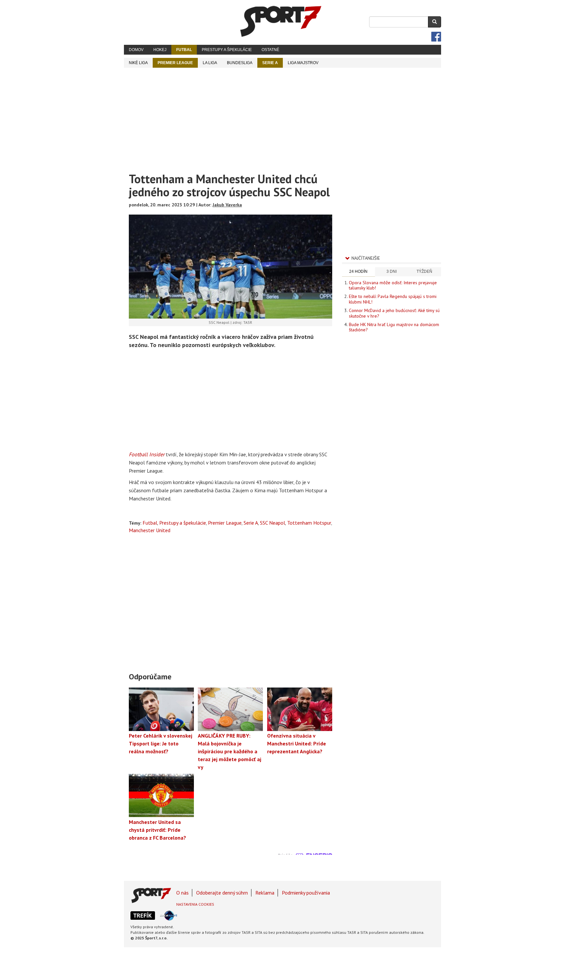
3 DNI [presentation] (391, 271)
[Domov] (280, 21)
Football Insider (146, 454)
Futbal (184, 49)
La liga (210, 63)
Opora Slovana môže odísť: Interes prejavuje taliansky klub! (393, 285)
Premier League (175, 63)
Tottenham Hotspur (309, 522)
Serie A (270, 63)
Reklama (264, 892)
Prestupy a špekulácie (227, 49)
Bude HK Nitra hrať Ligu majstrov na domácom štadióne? (394, 327)
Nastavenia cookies (195, 904)
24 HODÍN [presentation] (358, 271)
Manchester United (149, 530)
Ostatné (270, 49)
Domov (136, 49)
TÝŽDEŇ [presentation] (424, 271)
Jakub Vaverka (227, 205)
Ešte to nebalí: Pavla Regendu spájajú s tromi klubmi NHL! (393, 299)
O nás (182, 892)
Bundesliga (239, 63)
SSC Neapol (272, 522)
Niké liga (138, 63)
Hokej (159, 49)
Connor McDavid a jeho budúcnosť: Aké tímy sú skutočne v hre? (394, 313)
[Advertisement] (282, 117)
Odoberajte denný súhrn (222, 892)
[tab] (358, 272)
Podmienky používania (306, 892)
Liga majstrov (303, 63)
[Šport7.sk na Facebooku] (436, 37)
